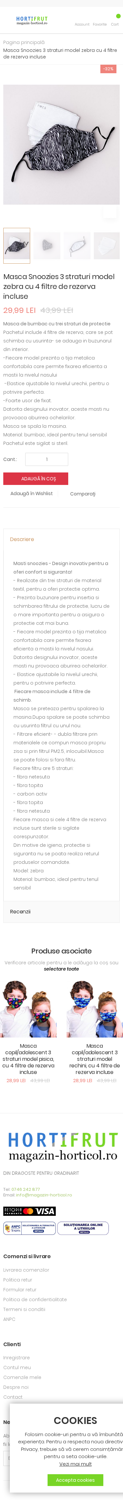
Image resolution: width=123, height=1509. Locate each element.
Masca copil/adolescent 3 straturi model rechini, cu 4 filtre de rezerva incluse (95, 1059)
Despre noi (16, 1387)
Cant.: (10, 459)
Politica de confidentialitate (35, 1299)
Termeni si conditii (24, 1309)
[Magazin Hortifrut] (31, 20)
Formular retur (19, 1289)
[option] (17, 246)
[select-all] (61, 969)
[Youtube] (16, 1500)
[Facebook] (5, 1500)
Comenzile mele (22, 1377)
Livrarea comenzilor (26, 1270)
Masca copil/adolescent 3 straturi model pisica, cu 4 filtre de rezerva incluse (28, 1059)
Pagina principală (24, 42)
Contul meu (17, 1367)
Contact (13, 1397)
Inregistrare (16, 1357)
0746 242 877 (25, 1189)
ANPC (9, 1319)
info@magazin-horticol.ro (44, 1195)
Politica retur (17, 1280)
